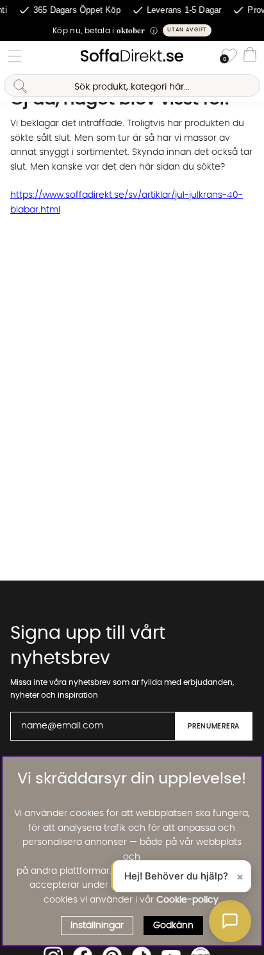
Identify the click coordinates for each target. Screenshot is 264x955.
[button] (132, 30)
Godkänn (173, 925)
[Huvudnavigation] (14, 56)
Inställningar (97, 925)
